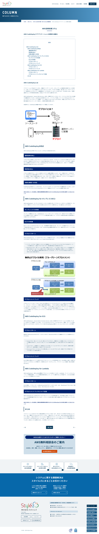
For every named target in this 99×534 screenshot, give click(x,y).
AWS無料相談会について (49, 451)
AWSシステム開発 (90, 509)
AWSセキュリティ (90, 527)
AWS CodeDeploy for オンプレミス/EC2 (38, 56)
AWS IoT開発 (90, 515)
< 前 (25, 427)
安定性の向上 (32, 52)
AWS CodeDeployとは (32, 47)
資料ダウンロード (37, 492)
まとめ (29, 76)
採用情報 (85, 3)
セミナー (73, 3)
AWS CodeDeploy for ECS (35, 65)
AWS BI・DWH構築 (91, 530)
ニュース (36, 516)
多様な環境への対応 (34, 54)
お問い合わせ (92, 3)
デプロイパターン (33, 61)
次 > (74, 427)
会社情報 (26, 516)
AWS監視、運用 (90, 512)
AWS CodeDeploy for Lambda (36, 70)
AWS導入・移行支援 (91, 521)
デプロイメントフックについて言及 (38, 74)
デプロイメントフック (34, 63)
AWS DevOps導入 (90, 524)
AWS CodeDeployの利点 (34, 48)
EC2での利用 (32, 59)
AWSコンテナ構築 (90, 518)
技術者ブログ (26, 520)
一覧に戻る (49, 427)
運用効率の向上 (33, 50)
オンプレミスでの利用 (34, 58)
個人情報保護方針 (36, 520)
